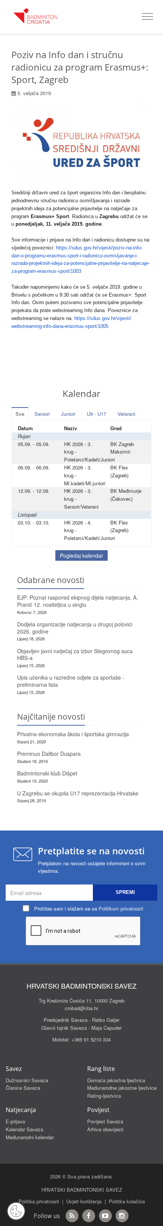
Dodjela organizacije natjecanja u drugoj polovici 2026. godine (74, 627)
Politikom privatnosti (121, 908)
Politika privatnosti (39, 1201)
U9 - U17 (96, 413)
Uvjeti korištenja (84, 1201)
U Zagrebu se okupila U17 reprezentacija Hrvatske (77, 793)
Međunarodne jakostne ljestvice (122, 1087)
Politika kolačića (127, 1201)
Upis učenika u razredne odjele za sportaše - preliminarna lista (70, 681)
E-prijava (15, 1121)
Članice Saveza (23, 1087)
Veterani (126, 413)
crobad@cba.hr (81, 1008)
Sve (20, 413)
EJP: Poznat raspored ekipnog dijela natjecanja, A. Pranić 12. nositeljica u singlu (77, 601)
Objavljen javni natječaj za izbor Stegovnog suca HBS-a (75, 654)
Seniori (42, 413)
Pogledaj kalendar (81, 555)
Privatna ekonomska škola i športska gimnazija (73, 734)
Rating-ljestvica (104, 1095)
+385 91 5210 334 (91, 1039)
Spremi (125, 892)
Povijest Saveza (105, 1121)
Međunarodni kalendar (30, 1137)
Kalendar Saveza (24, 1129)
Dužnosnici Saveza (27, 1080)
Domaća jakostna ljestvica (116, 1080)
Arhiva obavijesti (105, 1129)
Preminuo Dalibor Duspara (49, 753)
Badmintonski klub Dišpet (47, 773)
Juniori (68, 413)
